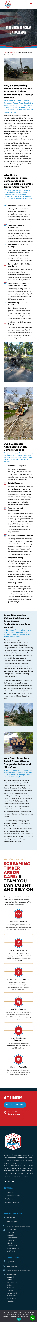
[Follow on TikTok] (9, 1181)
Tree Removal (9, 1199)
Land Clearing (9, 1192)
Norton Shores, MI (13, 1248)
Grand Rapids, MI (12, 1238)
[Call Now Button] (32, 1318)
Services (12, 52)
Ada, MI (9, 1243)
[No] (35, 1316)
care (21, 1226)
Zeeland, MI (10, 1240)
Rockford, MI (11, 1251)
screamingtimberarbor (13, 1226)
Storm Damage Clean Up (12, 1196)
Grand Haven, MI (12, 1246)
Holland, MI (10, 1232)
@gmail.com (26, 1226)
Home (6, 52)
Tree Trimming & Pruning (12, 1202)
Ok (19, 1319)
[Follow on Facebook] (5, 1181)
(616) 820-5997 (12, 1222)
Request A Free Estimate (15, 1105)
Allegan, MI (10, 1235)
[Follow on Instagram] (12, 1181)
